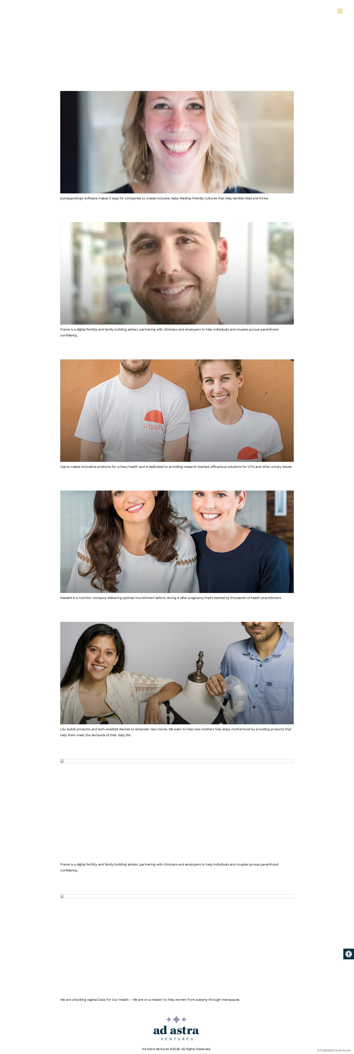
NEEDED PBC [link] (94, 479)
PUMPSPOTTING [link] (104, 80)
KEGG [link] (76, 883)
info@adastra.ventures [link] (334, 1050)
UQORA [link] (80, 348)
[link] (348, 954)
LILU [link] (72, 611)
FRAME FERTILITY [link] (108, 211)
